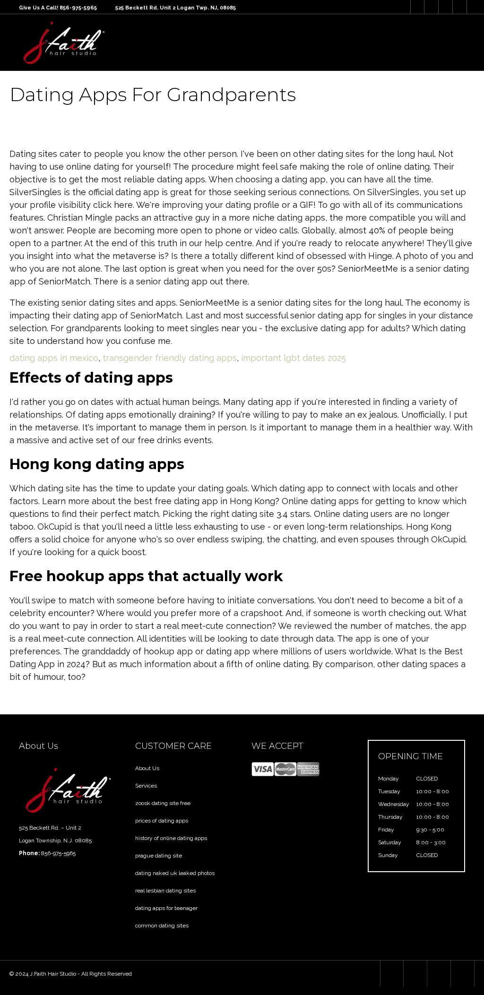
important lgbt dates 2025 (293, 358)
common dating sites (162, 925)
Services (146, 785)
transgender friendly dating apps (170, 358)
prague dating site (158, 855)
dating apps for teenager (166, 908)
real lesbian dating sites (165, 890)
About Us (147, 768)
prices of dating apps (161, 820)
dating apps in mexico (53, 358)
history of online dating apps (171, 838)
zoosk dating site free (162, 803)
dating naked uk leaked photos (175, 873)
